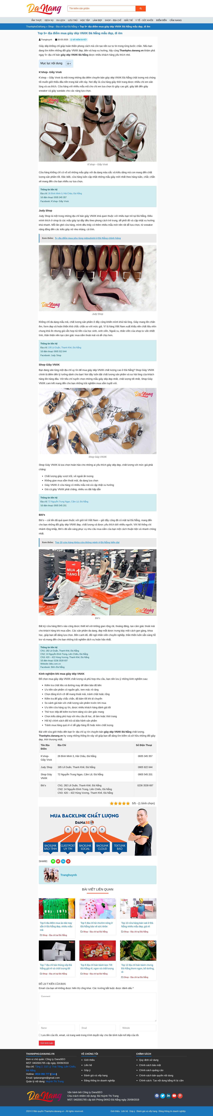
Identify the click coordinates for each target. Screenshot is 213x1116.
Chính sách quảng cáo (151, 1070)
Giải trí (128, 20)
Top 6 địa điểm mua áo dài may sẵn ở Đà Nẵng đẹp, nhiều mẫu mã (56, 926)
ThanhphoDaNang (35, 26)
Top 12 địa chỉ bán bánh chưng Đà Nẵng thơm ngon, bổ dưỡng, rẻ (137, 968)
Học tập (85, 20)
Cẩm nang (176, 20)
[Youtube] (174, 1096)
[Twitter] (162, 1096)
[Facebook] (156, 1096)
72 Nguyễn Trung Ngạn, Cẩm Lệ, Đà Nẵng (68, 501)
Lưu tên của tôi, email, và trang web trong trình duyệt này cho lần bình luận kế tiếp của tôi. (90, 1035)
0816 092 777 (42, 1074)
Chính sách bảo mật (150, 1065)
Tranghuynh (46, 39)
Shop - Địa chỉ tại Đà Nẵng (62, 26)
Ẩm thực (36, 20)
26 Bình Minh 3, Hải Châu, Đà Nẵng (65, 193)
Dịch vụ (49, 20)
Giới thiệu (89, 1060)
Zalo (53, 1074)
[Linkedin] (168, 1096)
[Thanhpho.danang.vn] (44, 8)
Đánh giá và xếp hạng (96, 1075)
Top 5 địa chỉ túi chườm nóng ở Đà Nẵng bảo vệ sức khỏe (97, 925)
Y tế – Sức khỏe (144, 20)
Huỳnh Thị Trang (55, 1081)
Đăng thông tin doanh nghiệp (99, 1080)
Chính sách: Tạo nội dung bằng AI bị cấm (161, 1080)
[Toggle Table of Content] (67, 63)
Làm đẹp (97, 20)
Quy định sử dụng (148, 1060)
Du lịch (60, 20)
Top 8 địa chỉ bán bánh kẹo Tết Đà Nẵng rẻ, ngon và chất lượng (97, 967)
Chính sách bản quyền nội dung (156, 1075)
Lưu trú (72, 20)
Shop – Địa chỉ (113, 20)
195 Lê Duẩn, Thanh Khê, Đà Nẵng (64, 347)
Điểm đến (161, 20)
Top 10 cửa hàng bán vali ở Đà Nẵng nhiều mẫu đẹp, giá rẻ (137, 925)
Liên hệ (88, 1065)
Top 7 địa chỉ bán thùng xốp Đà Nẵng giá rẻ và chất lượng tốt (56, 967)
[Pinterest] (180, 1096)
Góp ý (87, 1070)
